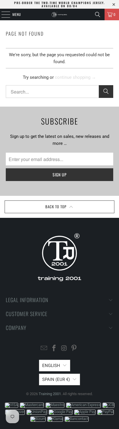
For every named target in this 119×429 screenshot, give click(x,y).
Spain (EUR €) (56, 379)
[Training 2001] (59, 14)
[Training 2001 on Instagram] (64, 348)
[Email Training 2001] (44, 348)
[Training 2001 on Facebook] (54, 348)
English (51, 365)
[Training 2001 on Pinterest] (74, 348)
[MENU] (2, 14)
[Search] (97, 14)
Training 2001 (50, 394)
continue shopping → (75, 77)
